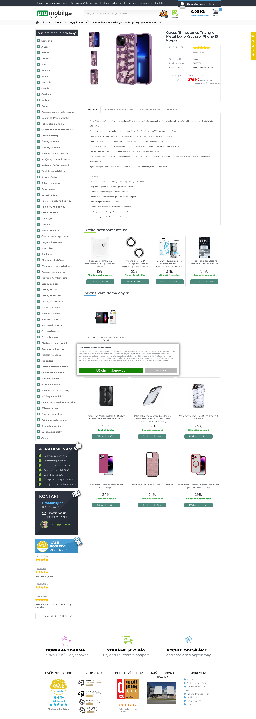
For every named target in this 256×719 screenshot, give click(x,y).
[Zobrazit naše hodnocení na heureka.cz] (59, 710)
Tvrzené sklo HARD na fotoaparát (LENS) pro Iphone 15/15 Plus (100, 264)
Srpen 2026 (172, 110)
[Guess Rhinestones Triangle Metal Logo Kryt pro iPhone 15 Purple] (133, 58)
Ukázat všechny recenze (57, 616)
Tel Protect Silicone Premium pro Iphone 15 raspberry (106, 486)
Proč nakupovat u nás (150, 110)
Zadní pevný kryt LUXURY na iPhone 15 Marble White (199, 417)
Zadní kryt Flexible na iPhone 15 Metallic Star (152, 486)
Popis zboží (92, 110)
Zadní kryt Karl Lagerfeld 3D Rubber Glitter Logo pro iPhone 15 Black (106, 417)
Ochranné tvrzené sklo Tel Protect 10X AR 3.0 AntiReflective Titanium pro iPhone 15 (169, 265)
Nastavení (160, 371)
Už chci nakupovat (111, 370)
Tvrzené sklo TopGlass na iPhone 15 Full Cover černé (204, 262)
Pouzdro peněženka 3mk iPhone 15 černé (106, 339)
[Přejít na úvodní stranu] (54, 13)
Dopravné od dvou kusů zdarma (118, 110)
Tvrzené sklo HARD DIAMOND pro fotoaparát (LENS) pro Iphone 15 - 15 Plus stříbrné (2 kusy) (135, 265)
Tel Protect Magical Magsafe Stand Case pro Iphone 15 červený (198, 486)
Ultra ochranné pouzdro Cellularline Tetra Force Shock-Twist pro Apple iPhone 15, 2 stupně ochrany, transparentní (152, 420)
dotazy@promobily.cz (61, 524)
